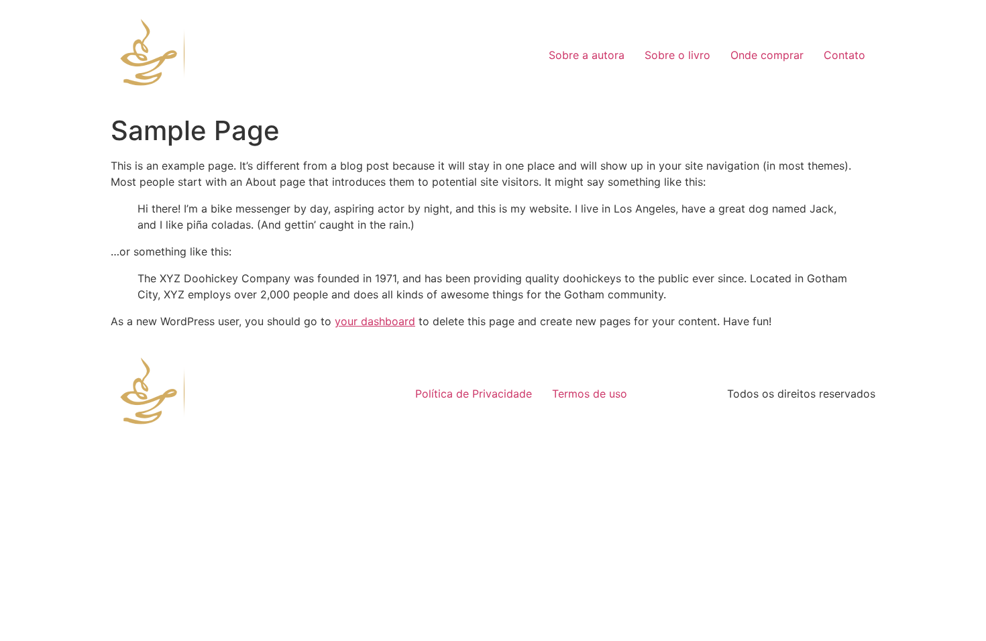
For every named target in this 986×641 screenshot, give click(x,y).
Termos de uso (589, 393)
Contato (844, 55)
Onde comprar (767, 55)
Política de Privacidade (473, 393)
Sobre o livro (677, 55)
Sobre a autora (586, 55)
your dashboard (375, 321)
